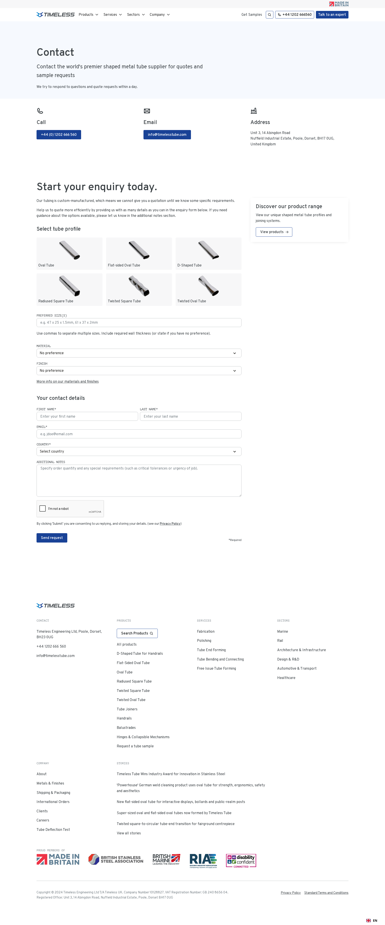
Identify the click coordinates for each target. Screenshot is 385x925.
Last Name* (149, 409)
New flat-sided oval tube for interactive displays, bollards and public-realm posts (181, 801)
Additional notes (51, 462)
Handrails (124, 718)
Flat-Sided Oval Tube (133, 663)
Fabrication (206, 631)
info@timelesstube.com (56, 655)
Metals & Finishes (50, 783)
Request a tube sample (135, 746)
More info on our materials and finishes (68, 381)
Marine (282, 631)
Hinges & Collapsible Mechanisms (143, 737)
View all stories (129, 833)
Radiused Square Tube (134, 681)
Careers (43, 820)
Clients (42, 811)
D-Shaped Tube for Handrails (140, 653)
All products (127, 644)
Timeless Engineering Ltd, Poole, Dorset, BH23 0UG (69, 634)
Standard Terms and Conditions (326, 893)
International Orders (53, 801)
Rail (280, 640)
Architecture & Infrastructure (301, 650)
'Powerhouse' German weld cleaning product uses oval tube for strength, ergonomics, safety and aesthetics (191, 788)
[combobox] (372, 920)
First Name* (46, 409)
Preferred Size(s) (52, 315)
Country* (44, 444)
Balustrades (126, 727)
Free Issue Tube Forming (216, 668)
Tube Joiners (127, 709)
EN (375, 920)
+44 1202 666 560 (51, 646)
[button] (89, 15)
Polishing (204, 640)
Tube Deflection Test (53, 829)
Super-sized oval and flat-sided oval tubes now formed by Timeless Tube (174, 813)
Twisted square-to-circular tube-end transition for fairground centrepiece (176, 823)
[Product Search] (269, 14)
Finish (42, 363)
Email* (42, 427)
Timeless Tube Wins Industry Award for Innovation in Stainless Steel (171, 774)
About (42, 774)
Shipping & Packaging (53, 792)
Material (44, 346)
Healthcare (286, 677)
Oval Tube (125, 672)
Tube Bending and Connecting (220, 659)
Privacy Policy (291, 893)
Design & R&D (288, 659)
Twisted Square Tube (133, 690)
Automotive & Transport (297, 668)
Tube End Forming (211, 650)
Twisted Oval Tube (131, 699)
